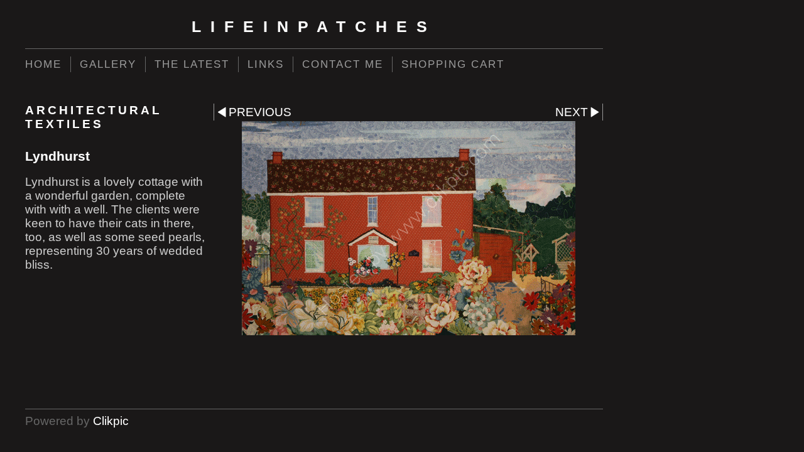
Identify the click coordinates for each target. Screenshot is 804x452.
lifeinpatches (314, 26)
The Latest (192, 64)
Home (43, 64)
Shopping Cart (452, 64)
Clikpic (111, 421)
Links (265, 64)
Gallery (108, 64)
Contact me (342, 64)
